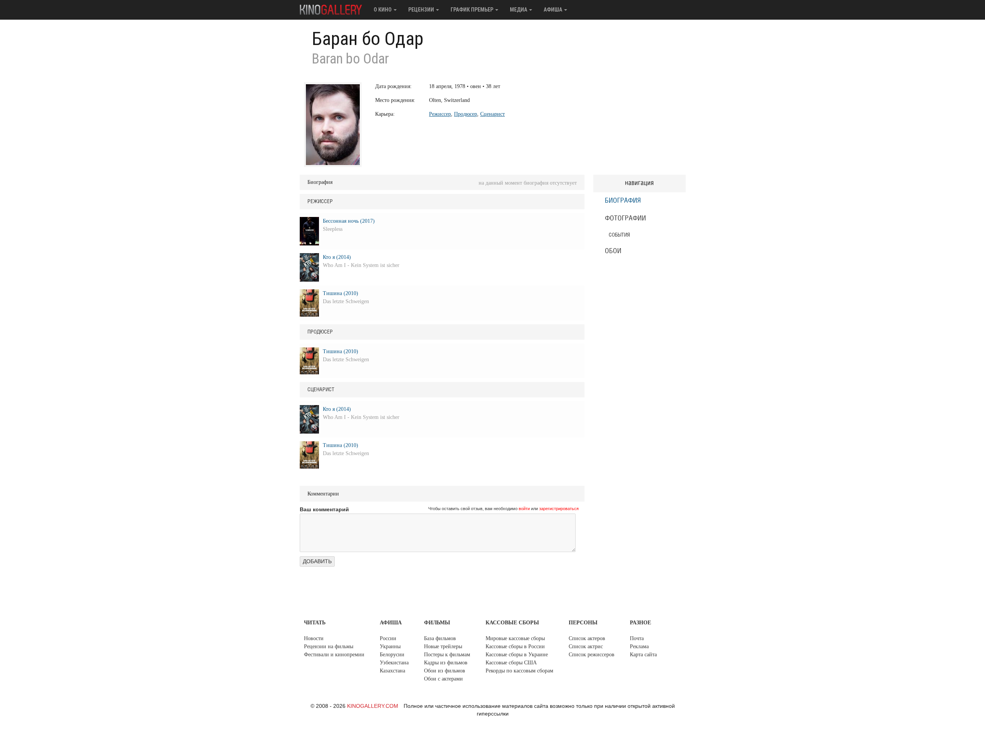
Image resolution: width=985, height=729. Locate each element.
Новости (314, 638)
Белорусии (392, 654)
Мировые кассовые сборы (515, 638)
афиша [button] (553, 10)
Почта (637, 638)
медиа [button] (519, 10)
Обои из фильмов (444, 671)
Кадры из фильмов (445, 663)
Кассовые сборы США (511, 663)
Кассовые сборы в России (515, 646)
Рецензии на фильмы (328, 646)
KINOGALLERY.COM (372, 706)
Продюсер (465, 114)
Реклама (639, 646)
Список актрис (586, 646)
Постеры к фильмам (447, 654)
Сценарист (492, 114)
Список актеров (587, 638)
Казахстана (392, 671)
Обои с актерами (443, 679)
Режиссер (440, 114)
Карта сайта (643, 654)
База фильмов (440, 638)
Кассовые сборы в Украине (517, 654)
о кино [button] (383, 10)
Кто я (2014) (337, 257)
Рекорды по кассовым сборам (519, 671)
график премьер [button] (472, 10)
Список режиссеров (591, 654)
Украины (390, 646)
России (388, 638)
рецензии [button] (421, 10)
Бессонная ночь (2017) (349, 221)
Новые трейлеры (443, 646)
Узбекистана (394, 663)
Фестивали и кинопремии (334, 654)
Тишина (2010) (340, 293)
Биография (623, 201)
